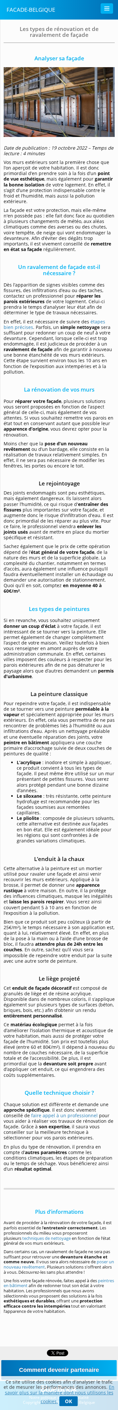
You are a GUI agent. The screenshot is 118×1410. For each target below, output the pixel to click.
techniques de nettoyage (46, 1238)
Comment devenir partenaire (59, 1370)
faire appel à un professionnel (64, 1115)
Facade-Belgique (31, 9)
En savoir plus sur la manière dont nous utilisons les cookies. (60, 1394)
